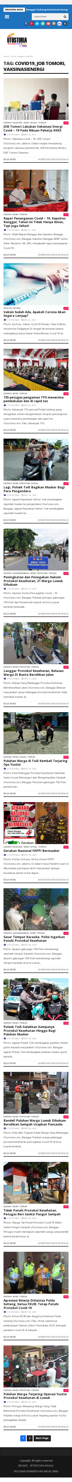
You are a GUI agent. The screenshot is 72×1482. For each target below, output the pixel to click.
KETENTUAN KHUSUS (42, 1466)
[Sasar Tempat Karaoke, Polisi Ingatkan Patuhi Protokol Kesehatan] (36, 909)
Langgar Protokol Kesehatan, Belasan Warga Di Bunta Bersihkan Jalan (33, 673)
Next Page (42, 1438)
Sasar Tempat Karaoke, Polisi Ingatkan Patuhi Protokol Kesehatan (34, 939)
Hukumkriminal (21, 573)
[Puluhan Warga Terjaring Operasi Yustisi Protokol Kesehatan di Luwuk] (36, 1366)
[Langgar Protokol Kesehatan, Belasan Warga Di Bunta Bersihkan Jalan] (36, 643)
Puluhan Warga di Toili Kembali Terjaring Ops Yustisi (35, 763)
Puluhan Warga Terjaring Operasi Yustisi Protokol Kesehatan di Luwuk (35, 1396)
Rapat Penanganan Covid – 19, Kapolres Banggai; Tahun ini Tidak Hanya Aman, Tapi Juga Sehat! (34, 222)
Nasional (18, 123)
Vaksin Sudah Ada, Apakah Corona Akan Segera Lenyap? (34, 314)
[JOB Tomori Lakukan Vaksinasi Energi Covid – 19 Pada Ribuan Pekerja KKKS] (36, 99)
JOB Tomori (50, 63)
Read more (9, 159)
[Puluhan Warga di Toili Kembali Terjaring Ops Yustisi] (36, 733)
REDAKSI (23, 1466)
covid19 (24, 63)
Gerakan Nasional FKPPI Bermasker (31, 851)
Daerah (7, 123)
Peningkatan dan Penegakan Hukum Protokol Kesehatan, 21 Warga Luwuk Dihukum (33, 581)
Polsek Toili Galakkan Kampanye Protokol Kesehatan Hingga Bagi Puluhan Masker (29, 1030)
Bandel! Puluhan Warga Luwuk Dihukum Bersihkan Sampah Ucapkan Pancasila (34, 1122)
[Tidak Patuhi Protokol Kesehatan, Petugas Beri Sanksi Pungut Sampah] (36, 1183)
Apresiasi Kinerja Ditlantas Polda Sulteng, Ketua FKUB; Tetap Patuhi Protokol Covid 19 (31, 1304)
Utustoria (13, 135)
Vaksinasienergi (23, 69)
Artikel (17, 308)
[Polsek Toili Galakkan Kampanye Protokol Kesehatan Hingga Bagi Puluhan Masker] (36, 999)
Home (6, 56)
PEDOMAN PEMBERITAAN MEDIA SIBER (36, 1472)
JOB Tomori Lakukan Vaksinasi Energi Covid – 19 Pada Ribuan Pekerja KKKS (33, 128)
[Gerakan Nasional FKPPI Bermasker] (36, 823)
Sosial (33, 123)
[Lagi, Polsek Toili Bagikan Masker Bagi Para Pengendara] (36, 460)
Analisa (7, 308)
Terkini (42, 123)
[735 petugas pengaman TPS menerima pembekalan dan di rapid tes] (36, 370)
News (26, 123)
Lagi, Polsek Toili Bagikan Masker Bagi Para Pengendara (34, 489)
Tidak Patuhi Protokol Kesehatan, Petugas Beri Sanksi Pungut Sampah (31, 1212)
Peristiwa (24, 483)
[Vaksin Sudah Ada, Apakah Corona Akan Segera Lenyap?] (36, 284)
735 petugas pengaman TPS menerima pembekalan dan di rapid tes (33, 399)
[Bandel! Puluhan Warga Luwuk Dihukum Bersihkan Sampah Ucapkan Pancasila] (36, 1093)
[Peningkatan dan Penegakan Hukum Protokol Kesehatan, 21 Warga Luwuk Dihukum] (36, 550)
